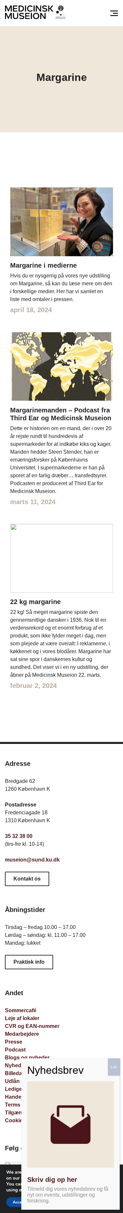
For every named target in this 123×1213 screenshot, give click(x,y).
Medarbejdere (22, 1034)
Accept (19, 1202)
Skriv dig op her (52, 1179)
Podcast (15, 1049)
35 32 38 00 (18, 836)
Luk (114, 1067)
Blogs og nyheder (27, 1057)
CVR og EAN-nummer (32, 1026)
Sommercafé (20, 1010)
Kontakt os (27, 878)
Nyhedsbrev (20, 1065)
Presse (13, 1042)
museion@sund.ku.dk (32, 859)
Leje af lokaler (22, 1018)
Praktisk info (29, 962)
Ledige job (18, 1089)
